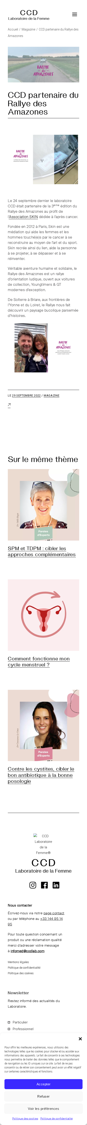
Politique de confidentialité (56, 1118)
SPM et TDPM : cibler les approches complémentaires (42, 551)
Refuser (43, 1096)
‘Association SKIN (23, 217)
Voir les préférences (43, 1109)
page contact (54, 913)
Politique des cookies (25, 1118)
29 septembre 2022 (26, 395)
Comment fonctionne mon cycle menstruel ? (39, 661)
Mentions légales (18, 962)
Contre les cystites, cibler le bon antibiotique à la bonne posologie (41, 775)
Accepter (44, 1084)
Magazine (28, 29)
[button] (80, 1039)
